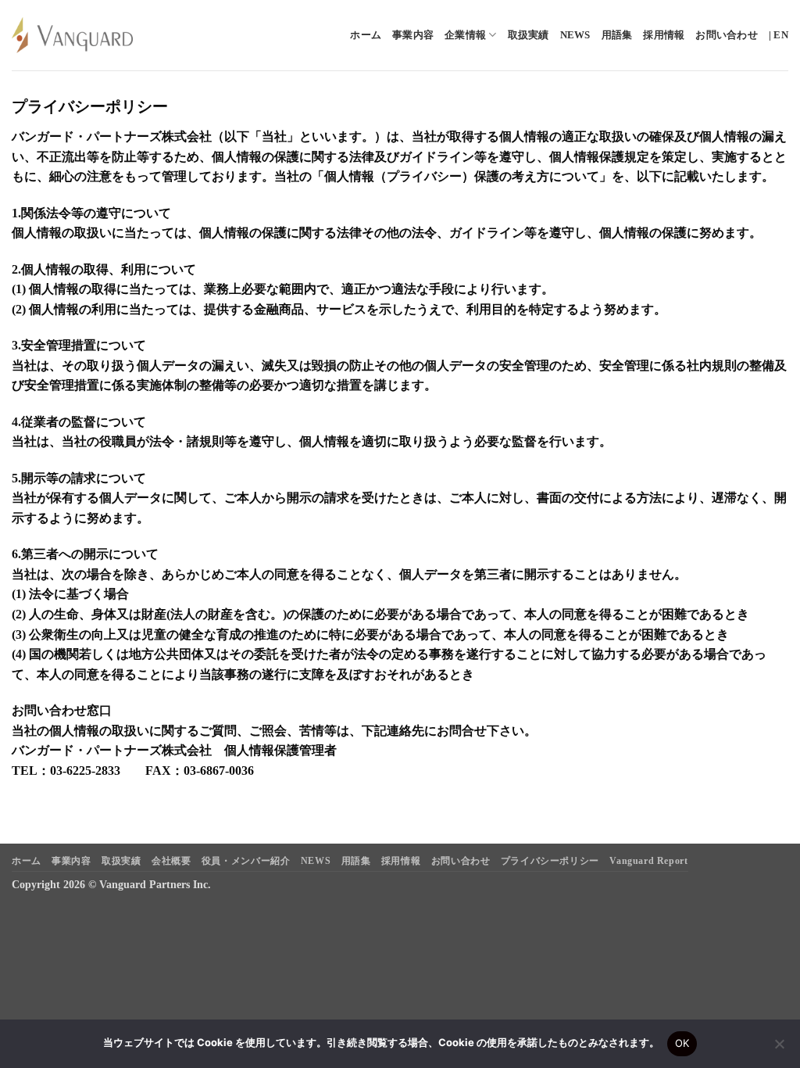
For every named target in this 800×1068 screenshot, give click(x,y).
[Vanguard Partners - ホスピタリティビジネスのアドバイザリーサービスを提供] (72, 35)
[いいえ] (779, 1048)
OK (682, 1043)
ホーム (365, 35)
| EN (778, 35)
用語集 (617, 35)
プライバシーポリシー (550, 860)
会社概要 (171, 860)
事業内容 (413, 35)
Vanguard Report (648, 860)
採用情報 (663, 35)
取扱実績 (528, 35)
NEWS (575, 35)
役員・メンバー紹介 (246, 860)
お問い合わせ (726, 35)
